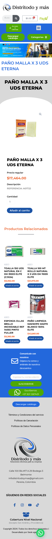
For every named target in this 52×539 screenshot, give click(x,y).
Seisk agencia (34, 532)
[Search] (16, 18)
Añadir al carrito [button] (12, 285)
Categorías (37, 37)
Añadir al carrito (20, 210)
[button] (38, 28)
